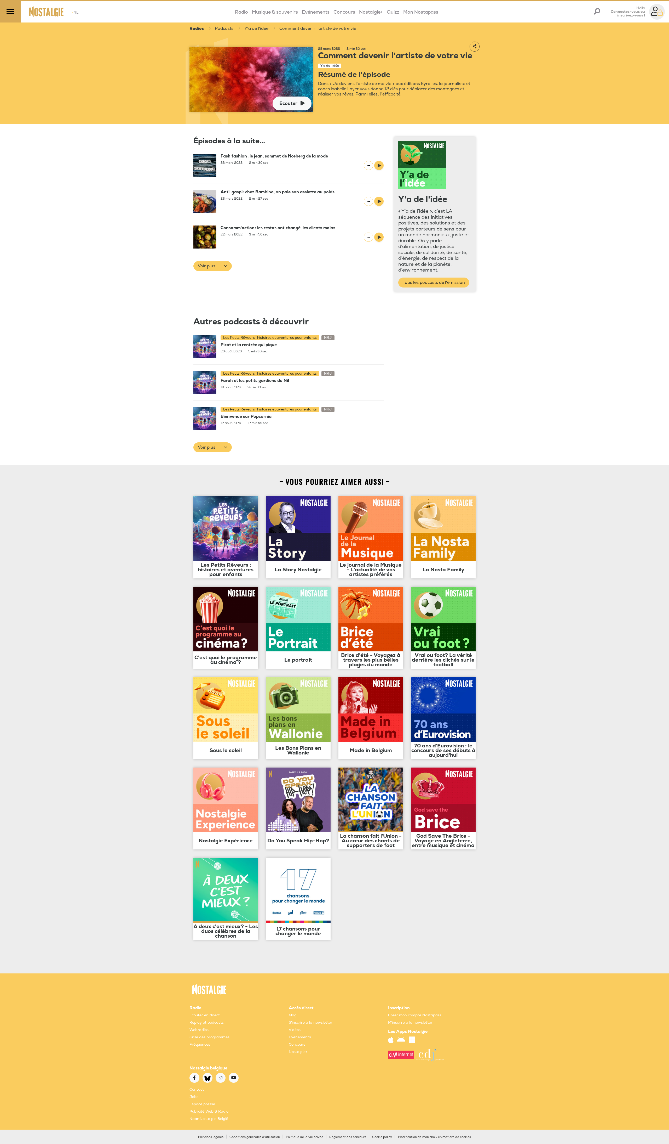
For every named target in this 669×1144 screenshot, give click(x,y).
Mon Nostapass (420, 12)
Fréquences (199, 1044)
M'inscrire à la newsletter (410, 1022)
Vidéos (295, 1030)
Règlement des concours (347, 1137)
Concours (344, 12)
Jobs (193, 1097)
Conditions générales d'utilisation (254, 1137)
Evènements (300, 1037)
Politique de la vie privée (304, 1137)
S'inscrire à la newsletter (310, 1022)
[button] (212, 266)
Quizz (393, 12)
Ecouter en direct (204, 1015)
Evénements (316, 12)
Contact (196, 1089)
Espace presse (202, 1104)
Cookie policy (382, 1137)
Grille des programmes (209, 1037)
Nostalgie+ (371, 12)
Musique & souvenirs (275, 12)
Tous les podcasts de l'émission (434, 282)
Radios (196, 28)
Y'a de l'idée (256, 28)
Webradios (199, 1030)
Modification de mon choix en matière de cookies (434, 1137)
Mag (293, 1015)
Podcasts (224, 28)
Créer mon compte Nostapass (414, 1015)
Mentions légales (210, 1137)
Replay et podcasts (206, 1022)
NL (74, 12)
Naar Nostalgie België (208, 1119)
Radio (241, 12)
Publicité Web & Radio (208, 1111)
